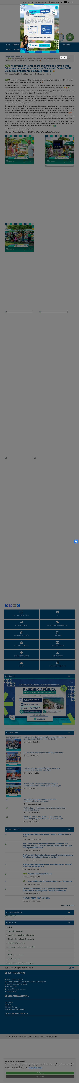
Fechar (63, 57)
